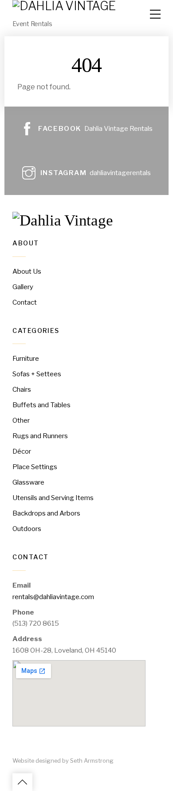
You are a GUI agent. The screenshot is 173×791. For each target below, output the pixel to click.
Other (21, 420)
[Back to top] (22, 782)
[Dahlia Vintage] (62, 220)
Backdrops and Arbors (46, 513)
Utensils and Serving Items (53, 497)
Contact (24, 302)
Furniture (25, 358)
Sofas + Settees (36, 374)
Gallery (22, 287)
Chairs (21, 389)
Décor (21, 451)
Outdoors (26, 528)
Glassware (28, 482)
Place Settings (34, 466)
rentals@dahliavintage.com (53, 596)
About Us (26, 271)
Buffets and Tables (41, 405)
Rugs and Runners (40, 436)
